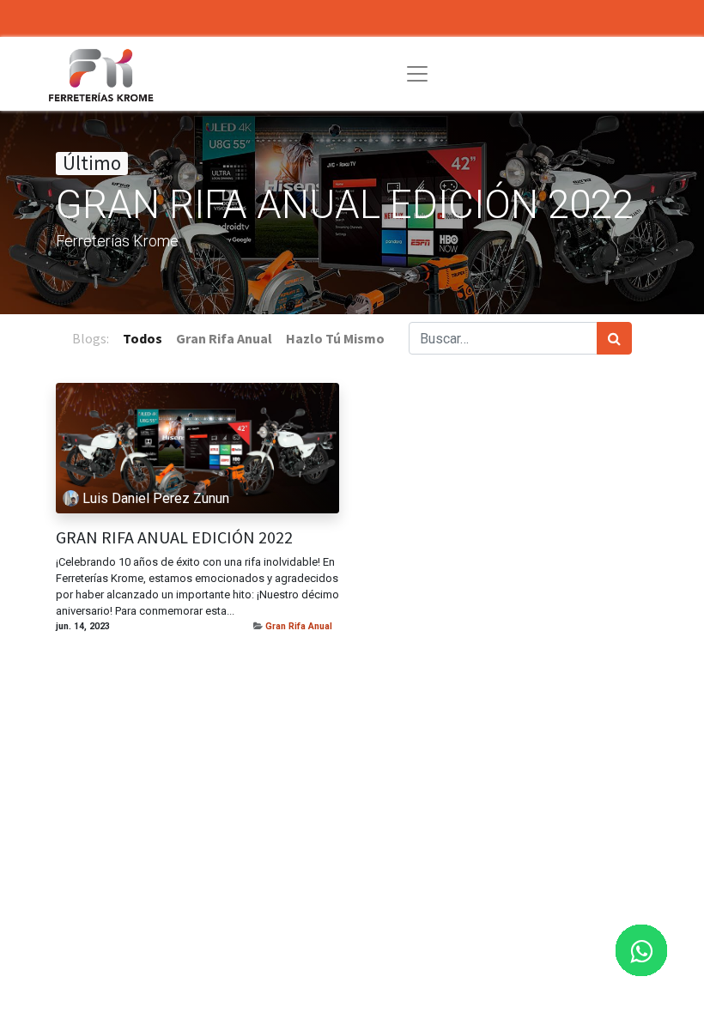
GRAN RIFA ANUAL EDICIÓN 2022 (174, 537)
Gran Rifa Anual (298, 626)
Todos (142, 338)
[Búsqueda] (614, 338)
